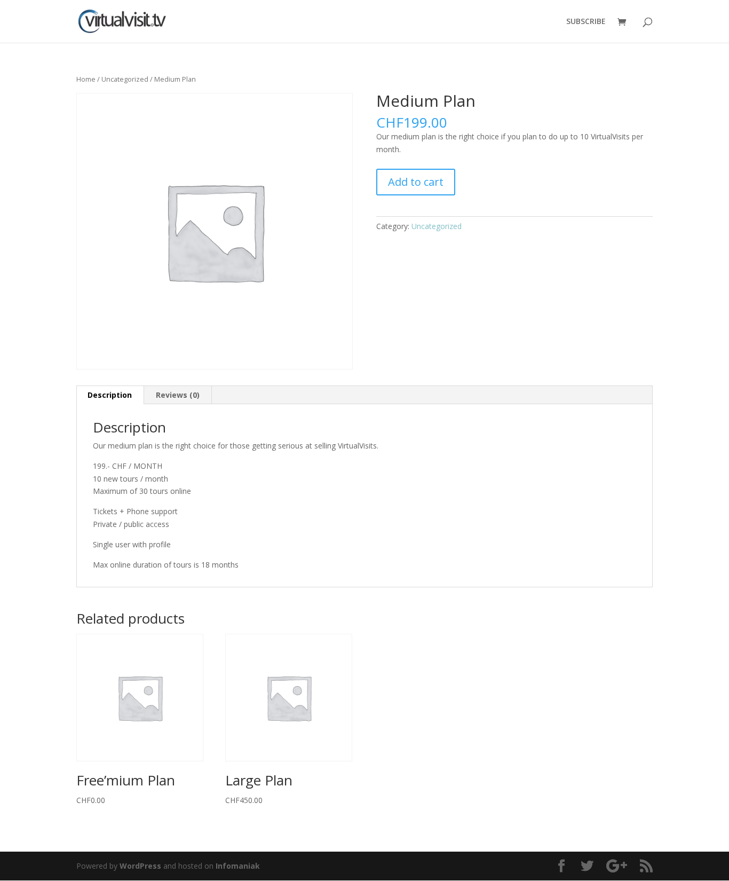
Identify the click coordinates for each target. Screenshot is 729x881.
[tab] (110, 395)
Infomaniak (238, 866)
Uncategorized (124, 79)
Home (86, 79)
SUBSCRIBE (586, 22)
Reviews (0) (178, 395)
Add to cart (415, 182)
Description (110, 395)
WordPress (140, 866)
